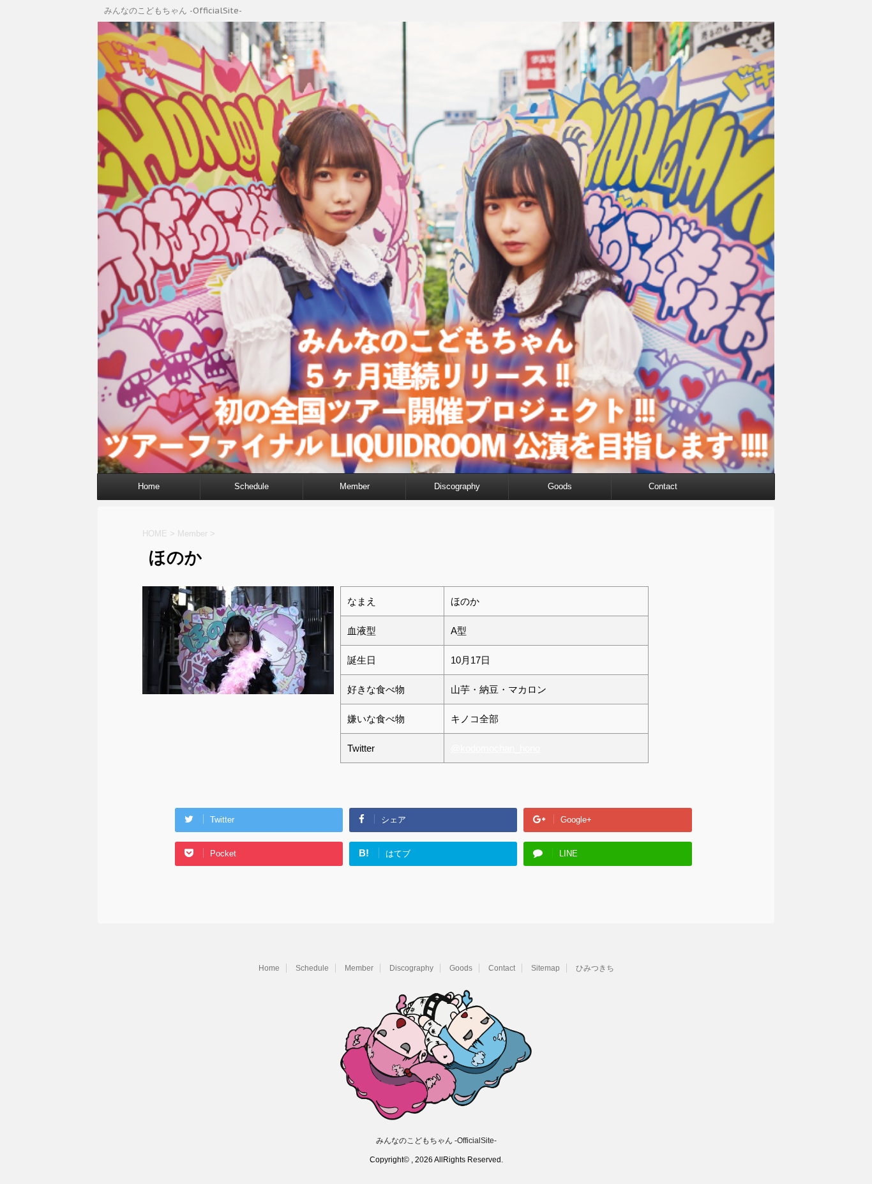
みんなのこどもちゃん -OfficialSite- (436, 1140)
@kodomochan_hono (495, 748)
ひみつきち (595, 968)
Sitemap (545, 968)
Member (355, 486)
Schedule (251, 486)
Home (149, 486)
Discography (457, 486)
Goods (560, 486)
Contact (663, 486)
